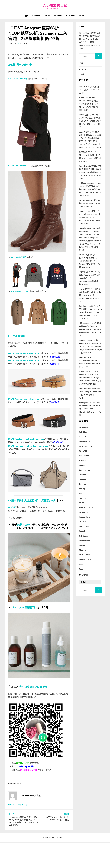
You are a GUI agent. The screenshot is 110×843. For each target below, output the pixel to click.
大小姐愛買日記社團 (28, 770)
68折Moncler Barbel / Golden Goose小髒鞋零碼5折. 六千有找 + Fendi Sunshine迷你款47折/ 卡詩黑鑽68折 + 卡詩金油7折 (90, 189)
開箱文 (81, 74)
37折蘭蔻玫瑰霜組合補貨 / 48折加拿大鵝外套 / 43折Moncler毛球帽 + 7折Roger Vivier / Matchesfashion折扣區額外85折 (90, 378)
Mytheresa (83, 428)
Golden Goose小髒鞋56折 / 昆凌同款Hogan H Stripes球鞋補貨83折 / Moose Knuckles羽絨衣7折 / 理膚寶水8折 (90, 217)
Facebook (36, 16)
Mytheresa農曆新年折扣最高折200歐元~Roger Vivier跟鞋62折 (90, 203)
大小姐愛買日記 (55, 5)
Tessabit (82, 475)
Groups (47, 16)
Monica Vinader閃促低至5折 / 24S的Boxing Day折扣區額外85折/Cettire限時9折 (90, 392)
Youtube (82, 16)
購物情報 (18, 783)
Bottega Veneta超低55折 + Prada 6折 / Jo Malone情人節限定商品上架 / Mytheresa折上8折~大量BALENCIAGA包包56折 (90, 346)
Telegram (58, 16)
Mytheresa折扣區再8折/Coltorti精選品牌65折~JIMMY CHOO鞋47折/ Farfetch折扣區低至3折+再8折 (89, 261)
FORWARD (83, 451)
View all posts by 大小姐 (17, 805)
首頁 (26, 16)
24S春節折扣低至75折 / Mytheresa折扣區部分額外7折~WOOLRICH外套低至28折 (90, 155)
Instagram (71, 16)
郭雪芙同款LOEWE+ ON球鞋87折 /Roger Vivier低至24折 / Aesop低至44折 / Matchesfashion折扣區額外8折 (90, 278)
